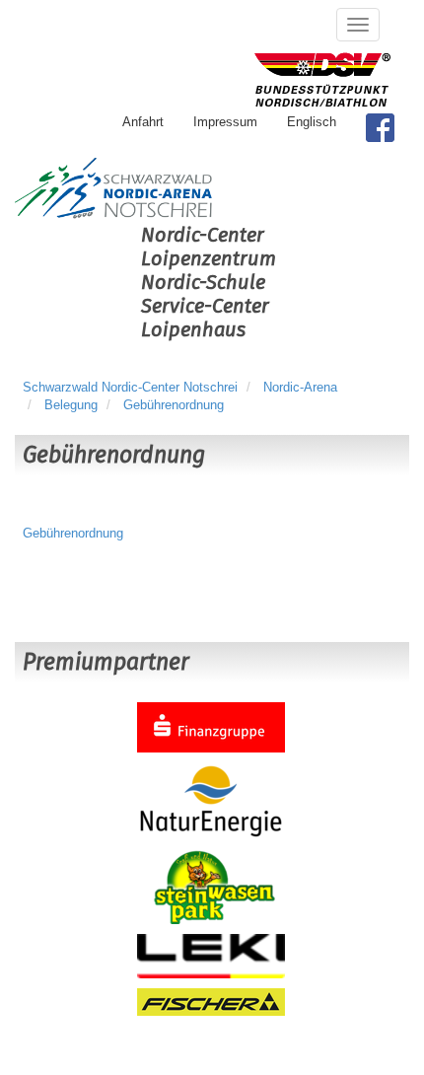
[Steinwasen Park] (211, 886)
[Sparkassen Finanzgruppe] (211, 726)
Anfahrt (143, 121)
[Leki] (211, 955)
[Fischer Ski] (211, 1001)
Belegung (71, 404)
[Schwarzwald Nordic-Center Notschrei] (113, 188)
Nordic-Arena (300, 387)
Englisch (311, 121)
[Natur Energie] (211, 800)
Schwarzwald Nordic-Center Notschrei (130, 387)
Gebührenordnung (173, 404)
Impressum (225, 121)
